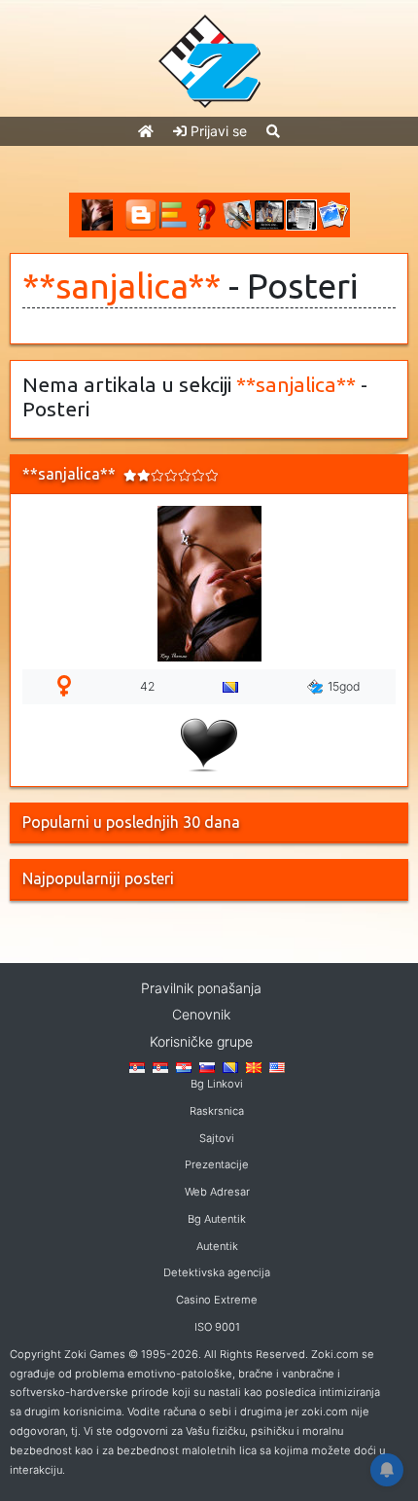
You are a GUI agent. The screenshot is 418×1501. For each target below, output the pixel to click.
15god (344, 686)
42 (147, 686)
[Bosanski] (230, 1066)
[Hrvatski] (184, 1066)
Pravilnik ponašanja (201, 988)
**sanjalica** (121, 286)
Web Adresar (217, 1191)
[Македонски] (253, 1066)
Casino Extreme (217, 1299)
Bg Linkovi (217, 1083)
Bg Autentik (217, 1219)
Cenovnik (201, 1014)
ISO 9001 (217, 1327)
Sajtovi (216, 1138)
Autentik (217, 1246)
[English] (277, 1066)
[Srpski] (160, 1066)
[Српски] (137, 1066)
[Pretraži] (273, 131)
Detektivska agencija (216, 1272)
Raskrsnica (217, 1111)
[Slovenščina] (207, 1066)
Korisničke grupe (201, 1041)
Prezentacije (217, 1164)
